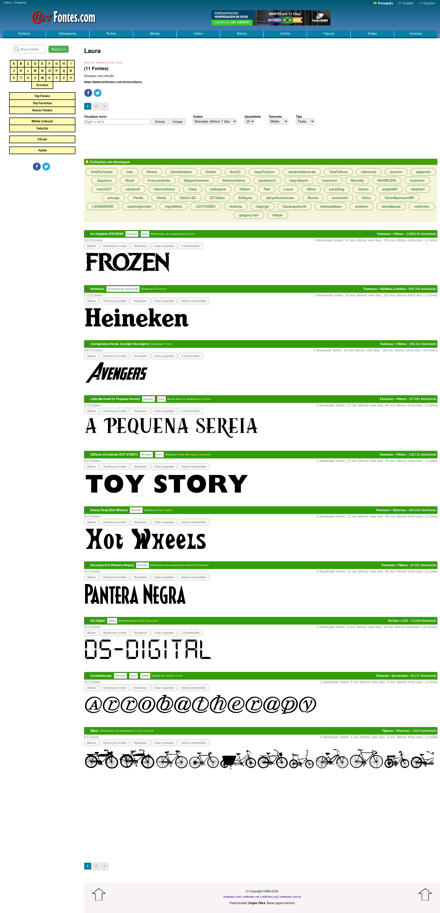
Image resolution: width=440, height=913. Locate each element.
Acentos (42, 85)
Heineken (97, 289)
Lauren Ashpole (144, 730)
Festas (372, 33)
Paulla (138, 198)
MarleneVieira (234, 180)
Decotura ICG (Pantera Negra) (112, 565)
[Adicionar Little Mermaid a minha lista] (87, 399)
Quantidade (252, 116)
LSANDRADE (103, 206)
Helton (245, 189)
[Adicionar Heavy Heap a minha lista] (87, 510)
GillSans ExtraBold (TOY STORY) (114, 454)
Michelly (357, 180)
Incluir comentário (194, 300)
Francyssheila (159, 180)
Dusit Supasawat (148, 620)
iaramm (396, 172)
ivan (129, 172)
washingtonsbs (139, 206)
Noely (161, 198)
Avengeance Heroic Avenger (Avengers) (119, 344)
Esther (211, 172)
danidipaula (391, 206)
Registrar (20, 2)
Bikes (94, 731)
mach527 (104, 189)
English (408, 3)
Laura (288, 189)
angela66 (389, 189)
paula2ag (336, 189)
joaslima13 (267, 180)
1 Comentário (191, 245)
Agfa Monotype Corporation (195, 454)
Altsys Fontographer (197, 565)
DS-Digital (97, 621)
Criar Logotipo (164, 245)
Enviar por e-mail (114, 245)
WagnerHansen (196, 180)
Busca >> (58, 49)
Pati (267, 189)
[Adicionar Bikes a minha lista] (87, 731)
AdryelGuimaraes (280, 198)
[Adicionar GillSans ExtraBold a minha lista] (87, 454)
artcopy (113, 198)
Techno (111, 33)
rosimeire (417, 180)
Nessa (152, 172)
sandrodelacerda (301, 172)
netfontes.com (232, 896)
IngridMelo (173, 206)
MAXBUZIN (387, 180)
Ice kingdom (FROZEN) (106, 234)
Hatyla (277, 215)
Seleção (42, 128)
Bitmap (155, 33)
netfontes (421, 206)
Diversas (399, 510)
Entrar (7, 2)
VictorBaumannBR (399, 198)
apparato (423, 172)
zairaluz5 (133, 189)
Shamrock (161, 288)
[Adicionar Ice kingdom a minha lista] (87, 234)
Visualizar (140, 245)
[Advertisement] (42, 209)
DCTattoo (217, 198)
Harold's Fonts (174, 675)
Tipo (299, 116)
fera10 (235, 172)
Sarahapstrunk (294, 206)
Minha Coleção (42, 121)
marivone (329, 180)
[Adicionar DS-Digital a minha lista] (87, 621)
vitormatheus (164, 189)
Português (385, 3)
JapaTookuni (264, 172)
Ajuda (42, 150)
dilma (311, 189)
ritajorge (262, 206)
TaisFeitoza (338, 172)
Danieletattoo (181, 172)
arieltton (361, 206)
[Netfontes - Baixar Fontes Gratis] (63, 16)
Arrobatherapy (101, 676)
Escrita (285, 33)
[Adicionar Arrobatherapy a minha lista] (87, 676)
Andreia (235, 206)
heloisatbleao (330, 206)
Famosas (415, 33)
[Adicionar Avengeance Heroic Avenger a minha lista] (87, 344)
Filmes (399, 234)
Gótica (198, 33)
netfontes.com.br (290, 896)
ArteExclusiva (102, 172)
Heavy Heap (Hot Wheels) (109, 510)
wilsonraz (368, 172)
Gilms (366, 198)
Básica (241, 33)
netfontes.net (251, 896)
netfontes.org (270, 896)
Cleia (192, 189)
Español (429, 3)
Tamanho (275, 116)
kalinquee (218, 189)
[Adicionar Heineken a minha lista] (87, 289)
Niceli (129, 180)
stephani (418, 189)
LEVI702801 (206, 206)
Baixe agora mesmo (281, 903)
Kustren (190, 233)
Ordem (198, 116)
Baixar (91, 245)
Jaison (363, 189)
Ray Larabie (165, 510)
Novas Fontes (42, 110)
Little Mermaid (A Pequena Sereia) (115, 399)
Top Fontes (42, 96)
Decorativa (400, 676)
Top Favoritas (42, 103)
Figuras (329, 33)
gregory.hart (249, 215)
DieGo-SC (188, 198)
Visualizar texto (95, 116)
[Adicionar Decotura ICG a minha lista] (87, 565)
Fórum (42, 139)
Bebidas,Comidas (393, 289)
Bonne (313, 198)
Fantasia (24, 33)
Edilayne (245, 198)
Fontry (168, 343)
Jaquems (104, 180)
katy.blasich (299, 180)
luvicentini (340, 198)
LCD (405, 621)
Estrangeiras (67, 33)
